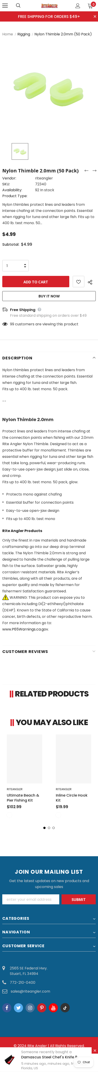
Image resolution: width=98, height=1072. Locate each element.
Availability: (12, 190)
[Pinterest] (41, 1007)
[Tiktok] (65, 1007)
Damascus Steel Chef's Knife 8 (49, 1057)
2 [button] (49, 828)
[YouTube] (53, 1007)
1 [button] (44, 828)
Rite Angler (37, 1045)
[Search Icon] (23, 5)
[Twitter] (18, 1007)
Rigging (23, 34)
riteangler (44, 178)
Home (7, 34)
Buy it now (49, 296)
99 (12, 324)
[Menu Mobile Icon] (5, 5)
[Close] (95, 1050)
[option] (49, 89)
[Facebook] (6, 1007)
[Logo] (50, 5)
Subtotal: (10, 244)
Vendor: (9, 178)
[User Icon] (77, 5)
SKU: (6, 184)
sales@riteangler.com (30, 991)
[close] (95, 17)
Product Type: (14, 196)
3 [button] (53, 828)
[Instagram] (30, 1007)
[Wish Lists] (78, 281)
